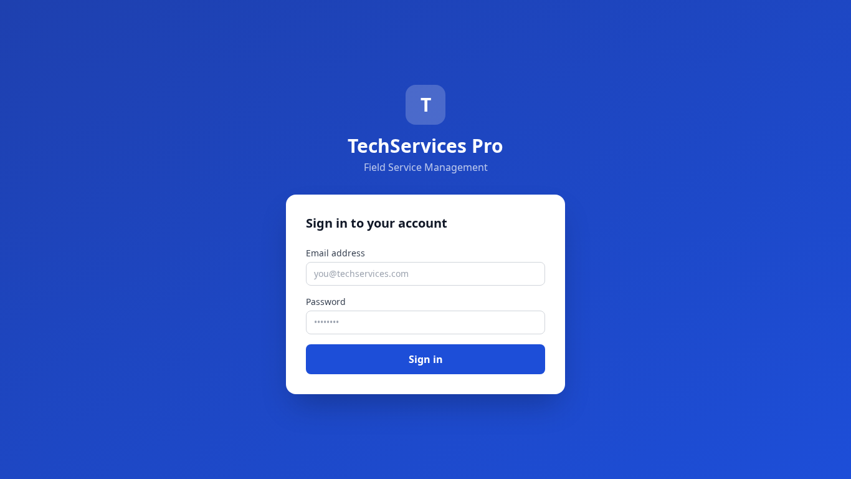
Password (326, 301)
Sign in (426, 359)
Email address (335, 253)
